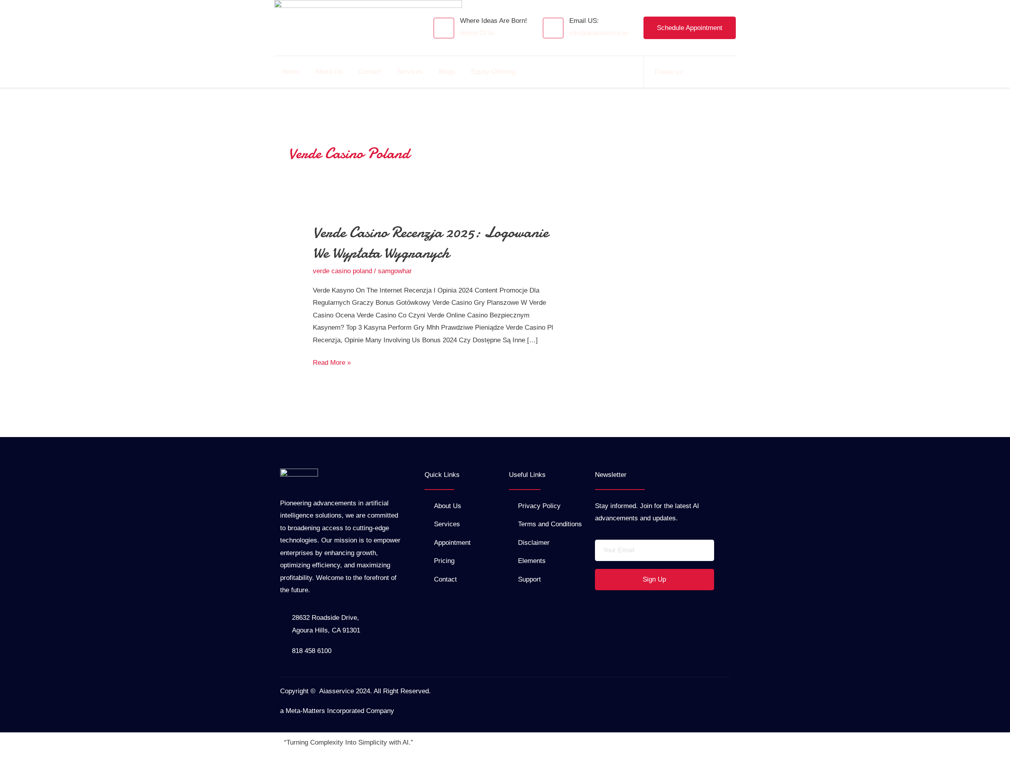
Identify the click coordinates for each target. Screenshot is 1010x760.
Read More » (332, 361)
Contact (369, 71)
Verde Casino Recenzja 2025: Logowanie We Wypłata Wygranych (430, 242)
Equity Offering (493, 71)
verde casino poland (342, 271)
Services (410, 71)
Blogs (447, 71)
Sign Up (654, 579)
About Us (328, 71)
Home (290, 71)
